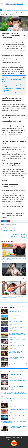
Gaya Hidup (7, 12)
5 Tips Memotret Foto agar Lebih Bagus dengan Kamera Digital (18, 235)
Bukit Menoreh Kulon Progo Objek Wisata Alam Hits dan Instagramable (14, 422)
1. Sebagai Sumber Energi (11, 83)
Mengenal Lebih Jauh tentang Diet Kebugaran (14, 278)
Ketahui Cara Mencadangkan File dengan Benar (16, 416)
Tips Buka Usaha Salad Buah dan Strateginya (16, 346)
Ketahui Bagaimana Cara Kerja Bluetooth (16, 387)
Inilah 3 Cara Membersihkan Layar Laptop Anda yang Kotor (10, 230)
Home (2, 12)
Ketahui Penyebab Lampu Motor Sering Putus (18, 363)
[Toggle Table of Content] (22, 77)
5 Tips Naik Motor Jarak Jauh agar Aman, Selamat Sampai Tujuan (16, 352)
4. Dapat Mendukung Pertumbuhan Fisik (14, 92)
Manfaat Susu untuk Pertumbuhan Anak (12, 80)
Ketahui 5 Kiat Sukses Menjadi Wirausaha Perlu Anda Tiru (15, 322)
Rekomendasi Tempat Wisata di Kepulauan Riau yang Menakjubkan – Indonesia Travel (17, 335)
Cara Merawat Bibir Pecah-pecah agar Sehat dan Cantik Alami (18, 410)
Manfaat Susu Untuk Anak (9, 224)
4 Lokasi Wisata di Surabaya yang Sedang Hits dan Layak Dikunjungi (16, 316)
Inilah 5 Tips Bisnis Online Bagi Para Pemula (17, 340)
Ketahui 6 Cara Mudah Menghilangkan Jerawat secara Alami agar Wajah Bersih (13, 399)
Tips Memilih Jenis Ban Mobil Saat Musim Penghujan (16, 358)
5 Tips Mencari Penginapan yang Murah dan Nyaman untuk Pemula (18, 310)
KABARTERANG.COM (17, 437)
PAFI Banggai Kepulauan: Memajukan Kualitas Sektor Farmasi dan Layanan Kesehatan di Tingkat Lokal (13, 394)
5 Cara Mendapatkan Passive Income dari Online (17, 328)
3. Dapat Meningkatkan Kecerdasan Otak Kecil (14, 89)
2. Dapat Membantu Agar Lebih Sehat (12, 85)
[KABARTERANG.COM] (14, 4)
